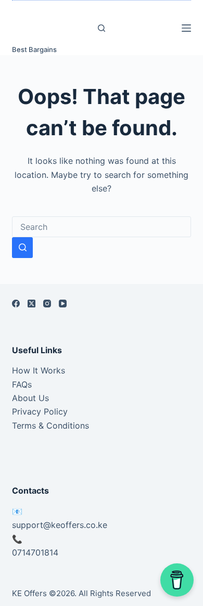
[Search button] (22, 247)
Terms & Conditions (50, 425)
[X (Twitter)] (31, 303)
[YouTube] (63, 303)
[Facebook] (16, 303)
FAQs (22, 384)
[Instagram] (47, 303)
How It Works (38, 370)
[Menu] (186, 28)
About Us (30, 398)
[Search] (101, 28)
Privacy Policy (40, 411)
